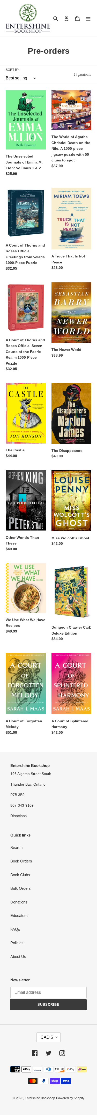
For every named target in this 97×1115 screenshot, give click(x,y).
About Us (18, 956)
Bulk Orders (20, 888)
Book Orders (21, 861)
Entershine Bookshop (40, 1098)
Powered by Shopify (70, 1098)
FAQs (15, 929)
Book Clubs (20, 875)
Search (16, 847)
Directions (18, 816)
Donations (18, 902)
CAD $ (47, 1037)
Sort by (12, 70)
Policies (17, 943)
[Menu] (88, 18)
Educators (19, 915)
